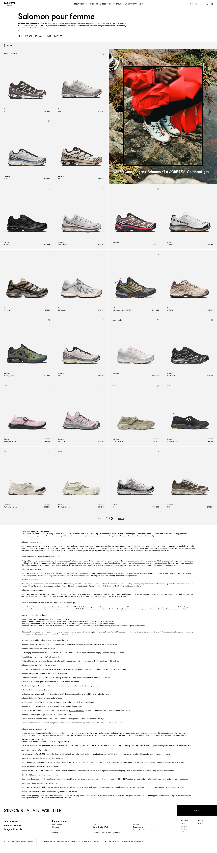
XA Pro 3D (58, 36)
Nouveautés (80, 3)
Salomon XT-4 (77, 625)
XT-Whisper (39, 36)
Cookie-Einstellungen (110, 841)
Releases (93, 3)
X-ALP (49, 36)
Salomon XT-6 (91, 625)
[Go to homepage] (9, 4)
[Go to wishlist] (196, 4)
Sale (141, 3)
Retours (136, 824)
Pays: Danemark (12, 825)
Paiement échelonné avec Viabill (134, 841)
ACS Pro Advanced (76, 710)
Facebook (184, 829)
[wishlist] (49, 54)
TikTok (183, 823)
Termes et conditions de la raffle (144, 830)
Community (131, 3)
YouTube (184, 826)
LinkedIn (200, 823)
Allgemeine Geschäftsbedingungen (55, 841)
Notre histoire (57, 824)
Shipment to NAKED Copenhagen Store (106, 833)
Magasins (55, 827)
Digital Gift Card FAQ (100, 827)
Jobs (54, 830)
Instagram (184, 820)
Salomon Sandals (59, 719)
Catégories (105, 3)
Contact (55, 833)
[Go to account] (201, 4)
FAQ (94, 824)
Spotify (200, 820)
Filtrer (9, 45)
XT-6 (20, 36)
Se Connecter (11, 821)
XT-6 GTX (28, 36)
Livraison (96, 830)
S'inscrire (197, 810)
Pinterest (184, 832)
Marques (117, 3)
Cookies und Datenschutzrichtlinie (85, 841)
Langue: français (13, 829)
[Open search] (206, 4)
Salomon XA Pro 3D (50, 702)
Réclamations (138, 827)
